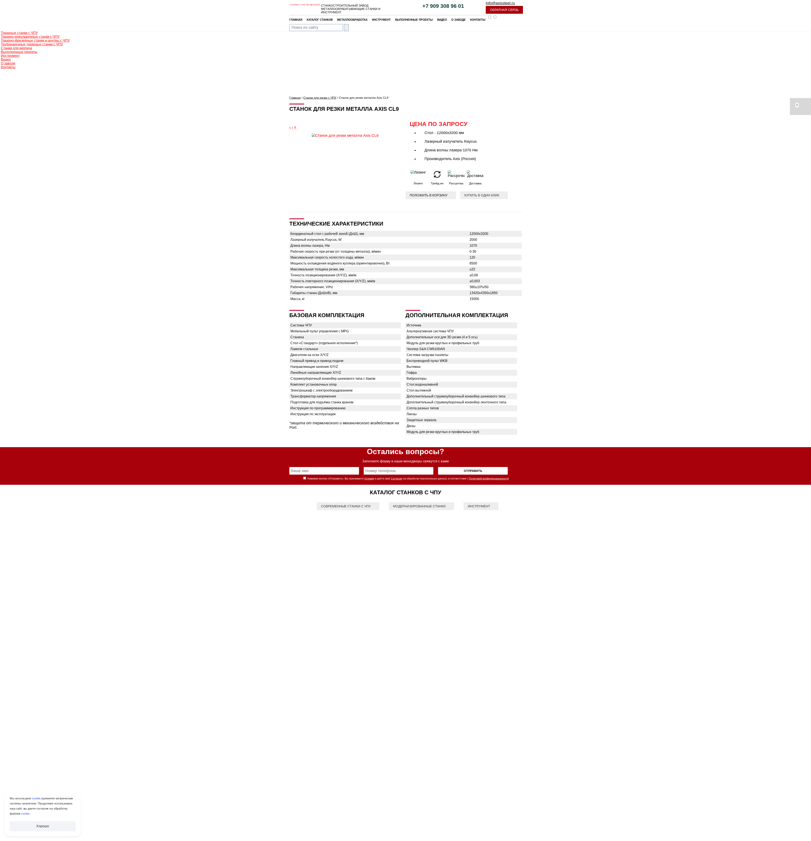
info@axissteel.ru (500, 3)
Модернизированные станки (419, 506)
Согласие (396, 478)
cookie (36, 798)
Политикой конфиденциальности (489, 478)
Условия (369, 478)
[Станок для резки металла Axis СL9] (345, 135)
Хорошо (42, 826)
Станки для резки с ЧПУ (319, 97)
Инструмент (479, 506)
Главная (295, 97)
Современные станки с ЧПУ (346, 506)
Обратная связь (504, 10)
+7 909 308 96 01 (443, 6)
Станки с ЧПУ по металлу (305, 5)
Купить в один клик (481, 195)
